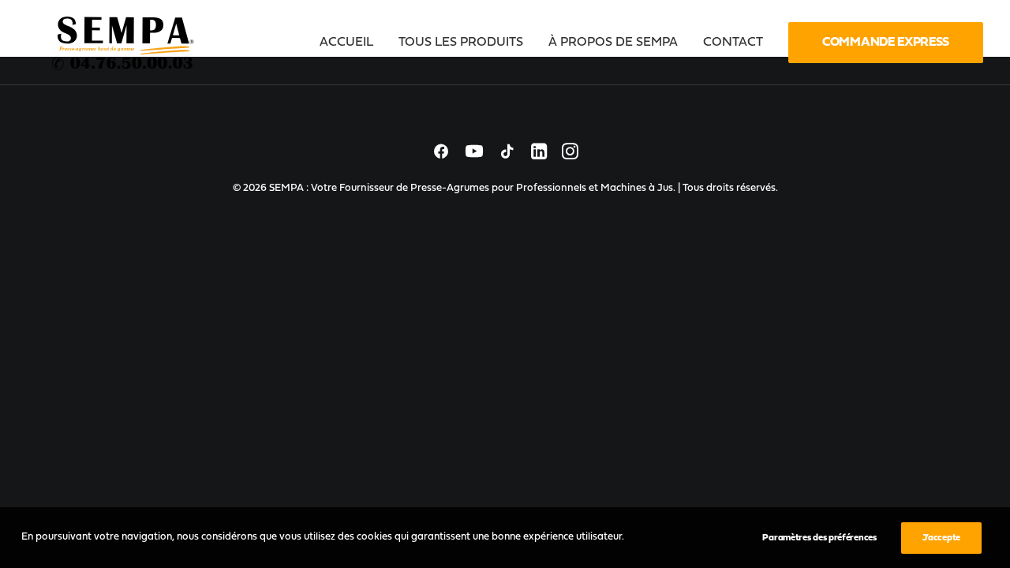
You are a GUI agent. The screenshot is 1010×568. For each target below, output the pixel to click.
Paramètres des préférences (819, 538)
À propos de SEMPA (613, 42)
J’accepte (941, 538)
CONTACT (733, 42)
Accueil (346, 42)
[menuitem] (352, 42)
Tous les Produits (460, 42)
